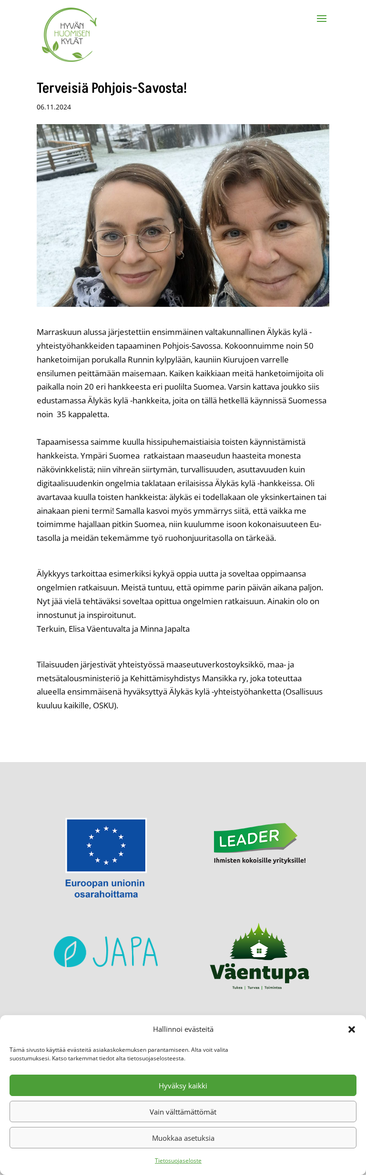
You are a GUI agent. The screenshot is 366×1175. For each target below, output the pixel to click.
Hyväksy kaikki (183, 1085)
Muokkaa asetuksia (183, 1138)
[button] (351, 1029)
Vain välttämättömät (183, 1111)
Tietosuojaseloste (178, 1160)
